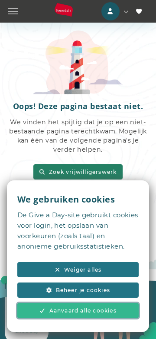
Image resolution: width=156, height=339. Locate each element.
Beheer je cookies (83, 290)
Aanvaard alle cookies (83, 310)
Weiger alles (82, 269)
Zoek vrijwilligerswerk (83, 172)
